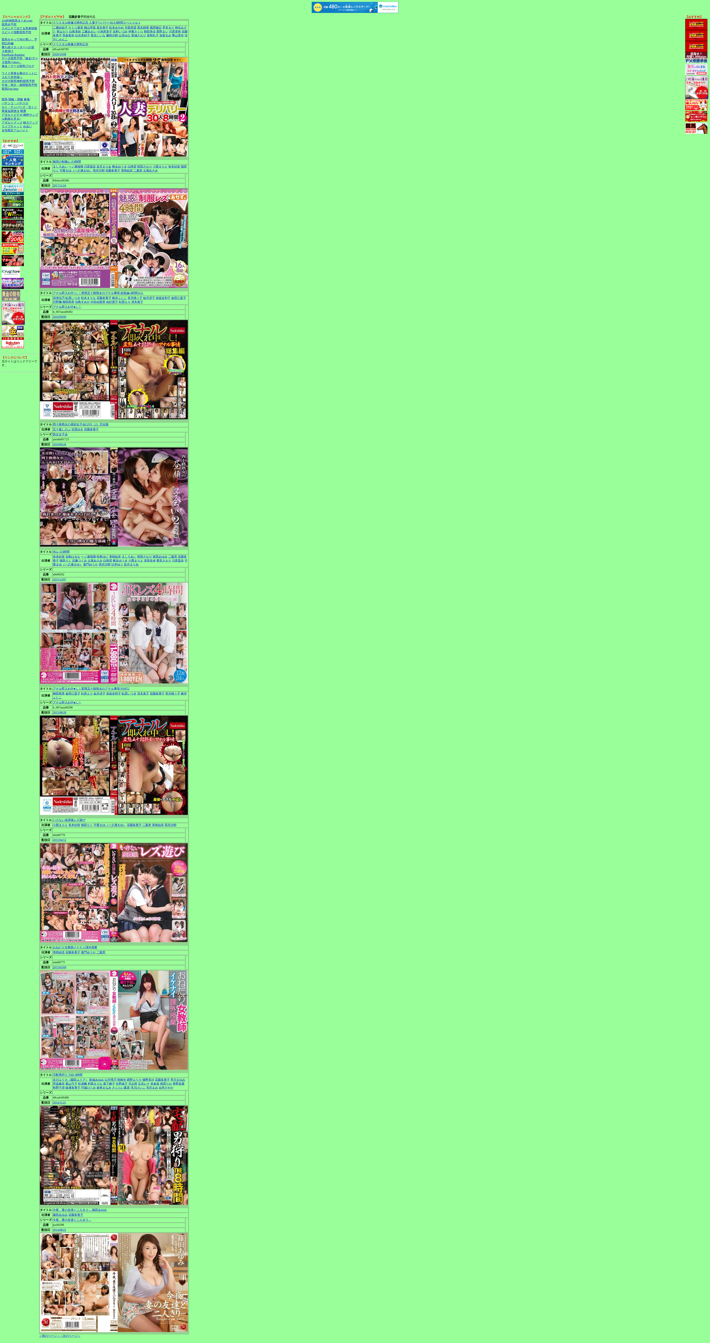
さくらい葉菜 (121, 1087)
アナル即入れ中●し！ (67, 306)
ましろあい (60, 166)
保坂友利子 (163, 298)
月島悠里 (130, 27)
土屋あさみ (150, 170)
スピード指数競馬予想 (16, 32)
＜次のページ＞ (70, 1335)
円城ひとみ (88, 1087)
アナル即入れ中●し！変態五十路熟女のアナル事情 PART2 (91, 688)
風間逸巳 (156, 27)
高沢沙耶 (99, 170)
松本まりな (88, 298)
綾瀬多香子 (72, 1087)
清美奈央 (150, 560)
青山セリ (62, 31)
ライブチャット (12, 126)
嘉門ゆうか (90, 564)
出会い (27, 126)
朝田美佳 (150, 31)
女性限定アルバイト (15, 130)
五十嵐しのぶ (62, 429)
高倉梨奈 (68, 35)
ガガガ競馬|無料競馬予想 (18, 81)
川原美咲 (175, 31)
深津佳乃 (59, 298)
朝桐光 (121, 1079)
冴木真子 (137, 301)
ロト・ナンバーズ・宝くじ (19, 107)
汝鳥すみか (82, 301)
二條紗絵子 (60, 27)
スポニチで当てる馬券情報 (19, 28)
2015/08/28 (59, 712)
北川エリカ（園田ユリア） (70, 1079)
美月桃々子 (135, 298)
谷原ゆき (77, 429)
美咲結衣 (127, 170)
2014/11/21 (59, 1102)
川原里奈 (90, 166)
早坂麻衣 (59, 1083)
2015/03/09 (59, 967)
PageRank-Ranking (13, 54)
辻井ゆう (117, 564)
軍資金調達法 (10, 111)
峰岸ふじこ (119, 298)
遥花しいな (98, 35)
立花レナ (144, 1083)
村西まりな (95, 1083)
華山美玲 (178, 35)
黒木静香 (143, 27)
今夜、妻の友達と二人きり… (72, 1219)
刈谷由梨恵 (98, 301)
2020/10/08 (59, 54)
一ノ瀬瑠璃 (75, 166)
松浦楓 (82, 1083)
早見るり (168, 27)
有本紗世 (174, 166)
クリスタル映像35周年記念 (70, 44)
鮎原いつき (72, 298)
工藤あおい (89, 31)
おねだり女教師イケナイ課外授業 (75, 947)
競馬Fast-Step (10, 88)
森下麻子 (109, 1083)
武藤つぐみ (79, 560)
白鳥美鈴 (75, 31)
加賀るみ (165, 35)
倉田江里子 (178, 298)
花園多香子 (112, 170)
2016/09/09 (59, 316)
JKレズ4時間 (61, 551)
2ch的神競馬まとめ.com (17, 20)
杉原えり (125, 301)
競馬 (5, 99)
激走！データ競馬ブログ (18, 66)
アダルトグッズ (12, 122)
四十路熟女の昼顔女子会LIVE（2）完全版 (81, 424)
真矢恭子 (102, 27)
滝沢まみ (152, 1087)
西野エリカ (134, 1079)
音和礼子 (153, 35)
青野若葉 (179, 1083)
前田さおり (144, 166)
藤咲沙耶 (112, 35)
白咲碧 (132, 166)
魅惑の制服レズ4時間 (67, 161)
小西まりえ (160, 166)
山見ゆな (125, 35)
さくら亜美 (75, 27)
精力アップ (30, 122)
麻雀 (27, 99)
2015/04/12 (59, 840)
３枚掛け (7, 51)
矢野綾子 (122, 1083)
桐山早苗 (90, 27)
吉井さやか (166, 1087)
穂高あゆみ (160, 556)
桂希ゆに (102, 556)
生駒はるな (72, 556)
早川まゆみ (177, 1079)
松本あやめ (116, 27)
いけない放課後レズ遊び (69, 820)
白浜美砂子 (82, 35)
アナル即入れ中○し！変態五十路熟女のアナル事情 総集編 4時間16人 (98, 293)
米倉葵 (155, 1083)
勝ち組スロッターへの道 (18, 47)
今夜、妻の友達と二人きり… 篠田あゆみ (80, 1209)
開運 (23, 111)
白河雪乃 (110, 1079)
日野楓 (57, 301)
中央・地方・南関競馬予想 (19, 84)
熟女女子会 (60, 434)
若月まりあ (104, 166)
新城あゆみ (96, 1079)
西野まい (162, 31)
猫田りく (65, 560)
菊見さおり (163, 560)
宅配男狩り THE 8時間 (67, 1074)
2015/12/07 (59, 579)
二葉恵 (137, 170)
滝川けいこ (138, 1087)
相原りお (166, 1083)
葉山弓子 (71, 1083)
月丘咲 (132, 1083)
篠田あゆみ (60, 1214)
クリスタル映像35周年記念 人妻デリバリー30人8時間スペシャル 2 (96, 22)
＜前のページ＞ (49, 1335)
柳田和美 (68, 301)
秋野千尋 (59, 1087)
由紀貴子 (112, 301)
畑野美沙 (148, 1079)
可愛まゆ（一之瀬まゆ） (76, 170)
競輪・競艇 (15, 99)
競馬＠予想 (9, 24)
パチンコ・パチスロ (15, 103)
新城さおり (138, 35)
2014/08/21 (59, 1229)
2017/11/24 (59, 185)
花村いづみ (120, 31)
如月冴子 (149, 298)
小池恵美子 (104, 31)
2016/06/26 (59, 444)
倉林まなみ (104, 1087)
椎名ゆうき (119, 166)
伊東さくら (135, 31)
